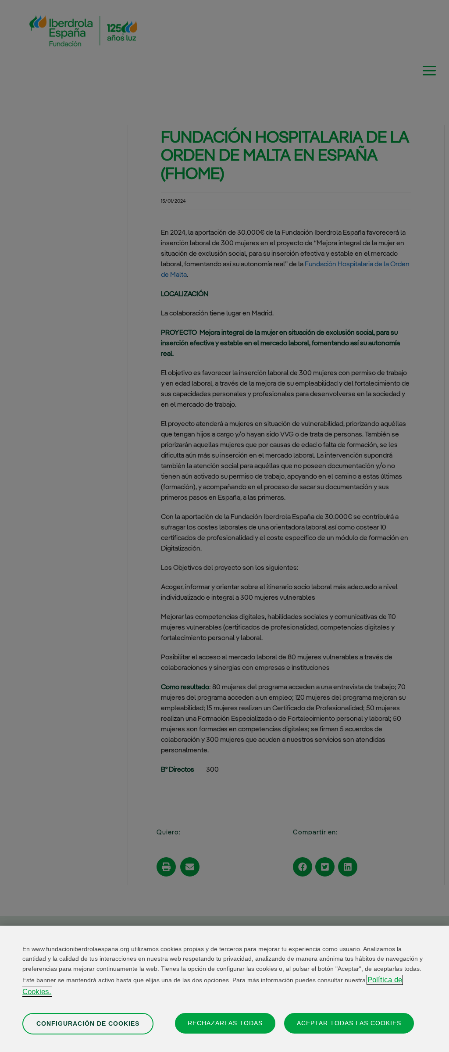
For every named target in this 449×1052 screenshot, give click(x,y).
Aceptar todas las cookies (349, 1023)
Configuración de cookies (87, 1023)
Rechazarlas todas (225, 1023)
